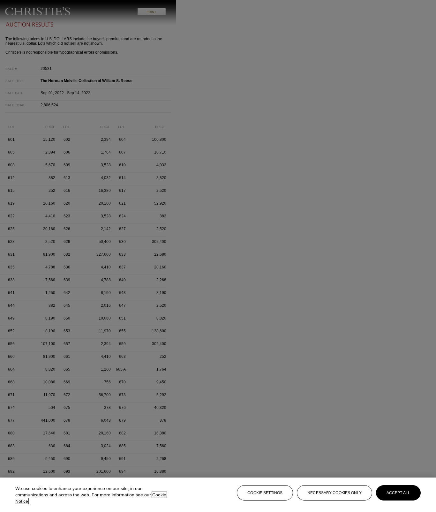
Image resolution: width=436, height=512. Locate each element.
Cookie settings (264, 493)
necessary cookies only (334, 493)
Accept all (398, 493)
